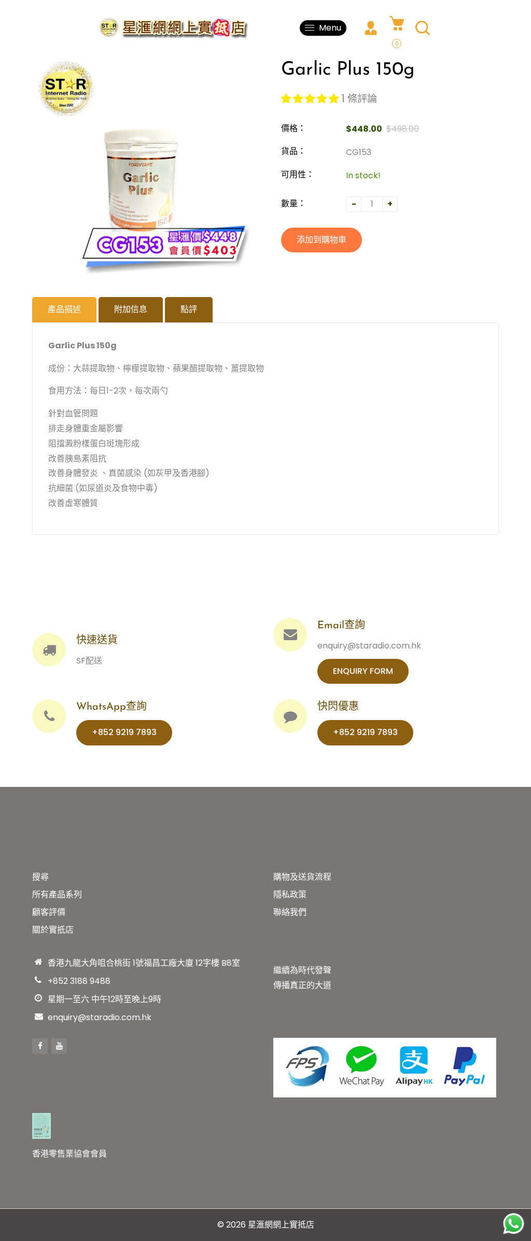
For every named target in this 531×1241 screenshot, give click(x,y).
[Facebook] (40, 1046)
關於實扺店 (53, 930)
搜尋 (40, 877)
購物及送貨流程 (302, 877)
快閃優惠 (338, 707)
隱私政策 (289, 894)
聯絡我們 (289, 912)
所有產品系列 (57, 894)
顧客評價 (48, 912)
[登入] (371, 28)
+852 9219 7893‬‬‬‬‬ (124, 732)
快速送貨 (97, 641)
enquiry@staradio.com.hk (99, 1017)
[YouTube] (59, 1046)
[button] (311, 99)
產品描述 (64, 309)
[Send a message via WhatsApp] (513, 1223)
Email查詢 (341, 625)
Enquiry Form (363, 671)
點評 (188, 309)
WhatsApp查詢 (111, 707)
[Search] (423, 28)
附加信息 (130, 309)
